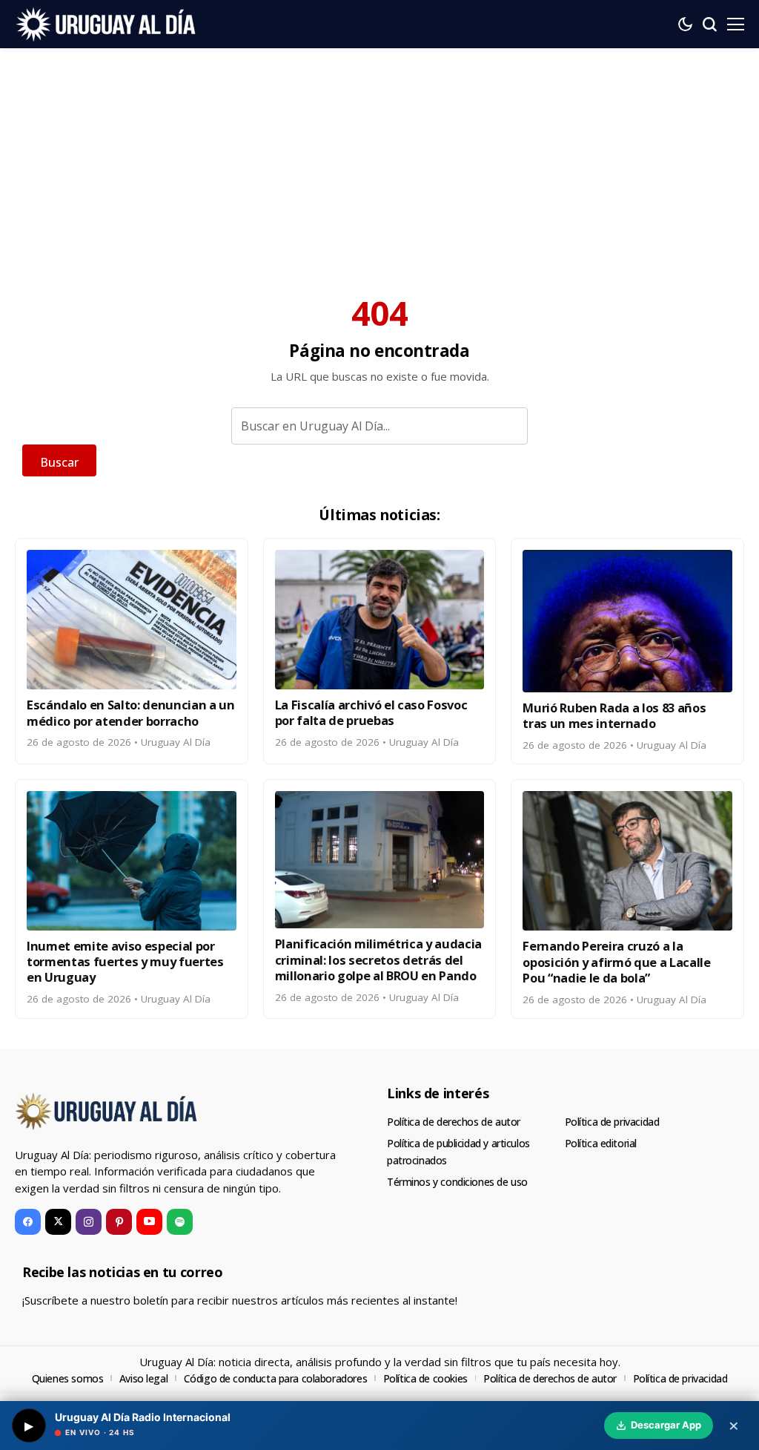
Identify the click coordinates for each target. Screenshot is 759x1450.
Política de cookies (425, 1378)
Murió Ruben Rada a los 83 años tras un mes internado (614, 715)
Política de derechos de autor (453, 1122)
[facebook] (28, 1222)
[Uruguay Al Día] (107, 23)
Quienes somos (68, 1378)
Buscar (59, 462)
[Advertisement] (379, 159)
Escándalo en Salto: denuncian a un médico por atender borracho (131, 712)
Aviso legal (143, 1378)
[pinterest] (119, 1222)
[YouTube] (149, 1222)
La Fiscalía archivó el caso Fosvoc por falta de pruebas (371, 712)
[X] (58, 1222)
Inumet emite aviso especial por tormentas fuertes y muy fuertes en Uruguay (125, 961)
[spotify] (180, 1222)
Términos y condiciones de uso (457, 1182)
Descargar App (666, 1425)
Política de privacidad (612, 1122)
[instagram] (89, 1222)
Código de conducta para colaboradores (275, 1378)
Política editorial (601, 1143)
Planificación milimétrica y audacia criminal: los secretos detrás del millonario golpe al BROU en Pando (378, 959)
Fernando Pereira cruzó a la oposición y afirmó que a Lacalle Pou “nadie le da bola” (616, 961)
